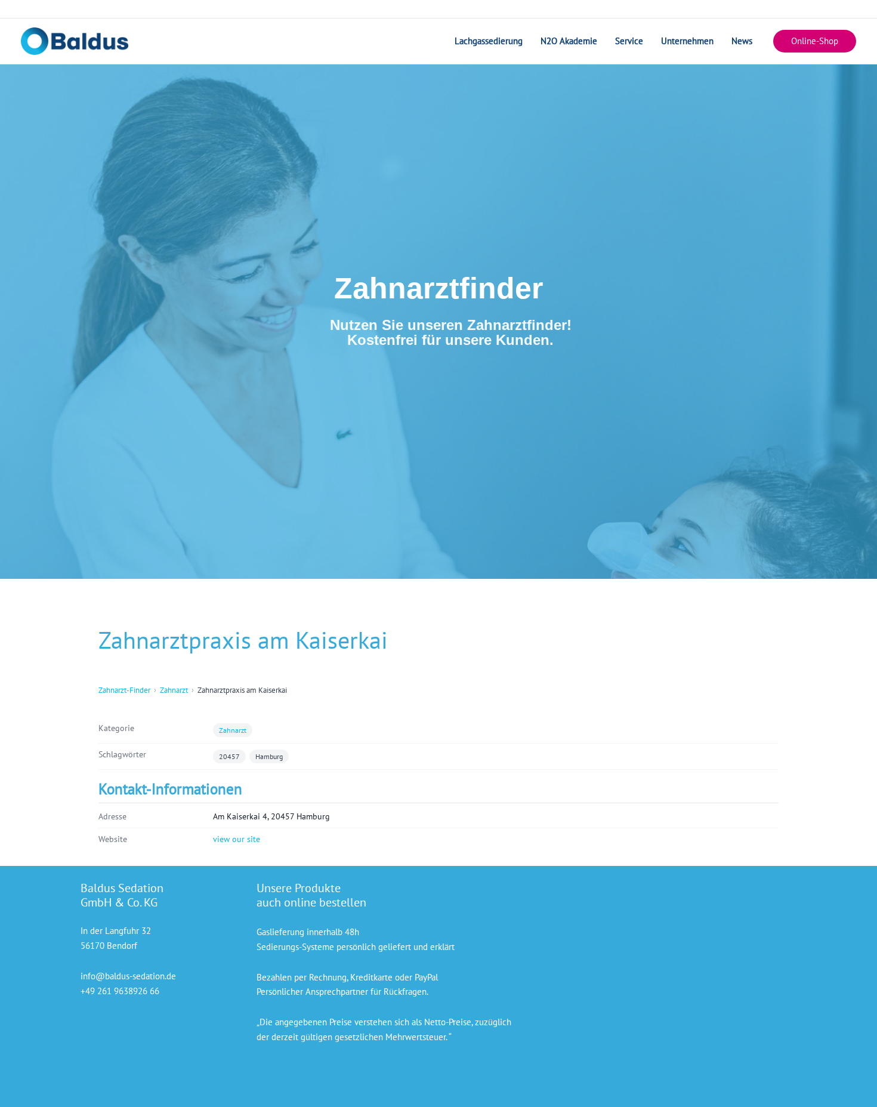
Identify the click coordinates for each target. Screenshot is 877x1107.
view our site (236, 839)
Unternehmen (687, 41)
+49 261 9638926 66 (120, 991)
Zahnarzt (174, 690)
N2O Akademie (569, 41)
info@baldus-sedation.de (128, 976)
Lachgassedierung (489, 41)
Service (629, 41)
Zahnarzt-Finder (124, 690)
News (741, 41)
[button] (814, 41)
